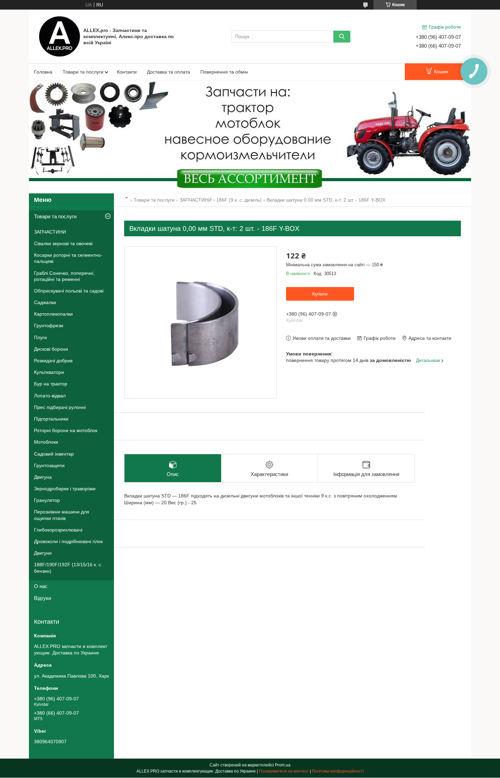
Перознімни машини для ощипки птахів (61, 515)
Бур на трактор (50, 383)
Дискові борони (51, 349)
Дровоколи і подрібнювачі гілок (68, 541)
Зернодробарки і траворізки (65, 488)
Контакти (127, 72)
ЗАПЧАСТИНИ (196, 200)
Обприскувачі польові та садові (68, 290)
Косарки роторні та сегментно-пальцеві (68, 258)
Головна (43, 72)
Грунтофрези (48, 325)
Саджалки (45, 302)
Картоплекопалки (53, 314)
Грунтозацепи (49, 465)
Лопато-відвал (50, 395)
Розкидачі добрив (53, 360)
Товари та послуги (83, 72)
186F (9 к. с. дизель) (239, 200)
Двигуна (43, 477)
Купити (320, 294)
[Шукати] (341, 37)
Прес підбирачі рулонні (60, 407)
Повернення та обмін (224, 72)
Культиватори (49, 372)
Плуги (40, 337)
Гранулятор (47, 500)
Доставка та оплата (168, 72)
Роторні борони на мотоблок (65, 430)
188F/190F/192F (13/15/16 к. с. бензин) (68, 567)
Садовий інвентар (54, 454)
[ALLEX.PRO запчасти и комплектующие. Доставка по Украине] (59, 36)
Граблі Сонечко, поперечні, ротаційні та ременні (64, 276)
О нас (41, 586)
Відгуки (42, 598)
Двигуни (43, 553)
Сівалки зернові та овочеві (63, 243)
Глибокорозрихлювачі (58, 530)
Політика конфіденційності (338, 771)
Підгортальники (51, 419)
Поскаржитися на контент (284, 771)
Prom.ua (282, 765)
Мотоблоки (46, 442)
